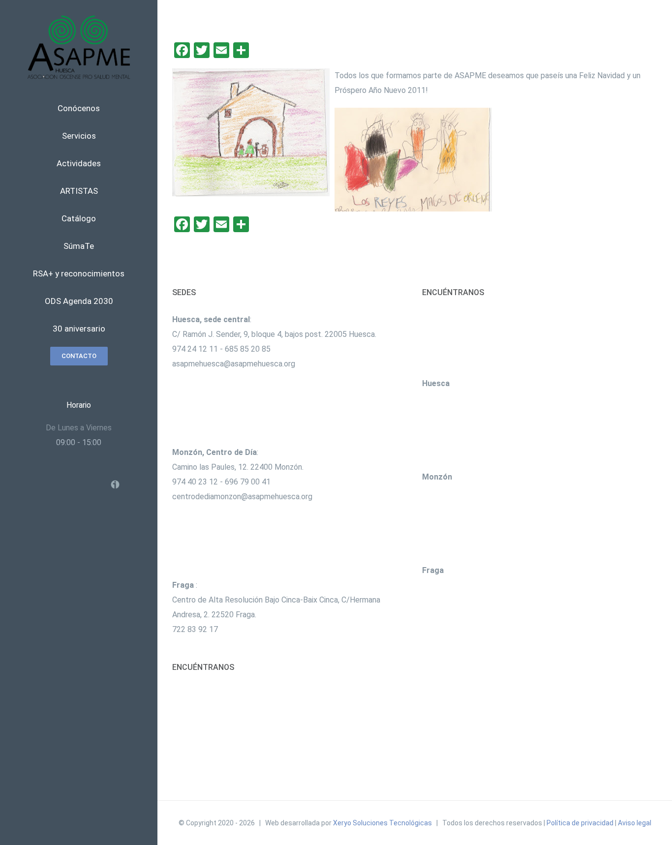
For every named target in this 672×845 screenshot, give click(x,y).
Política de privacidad (580, 823)
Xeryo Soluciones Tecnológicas (382, 823)
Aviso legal (634, 823)
